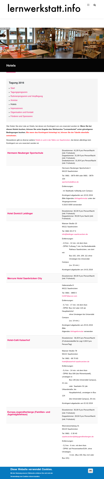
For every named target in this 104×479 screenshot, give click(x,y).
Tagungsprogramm (19, 92)
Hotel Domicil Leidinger (20, 213)
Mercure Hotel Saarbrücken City (24, 278)
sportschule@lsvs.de (70, 182)
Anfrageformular (81, 198)
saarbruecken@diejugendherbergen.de (78, 437)
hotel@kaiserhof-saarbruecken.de (75, 362)
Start (13, 88)
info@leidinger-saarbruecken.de (75, 234)
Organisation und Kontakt (22, 112)
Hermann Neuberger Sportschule (25, 152)
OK (90, 471)
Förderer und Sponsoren (22, 116)
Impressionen (17, 108)
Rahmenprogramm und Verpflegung (27, 96)
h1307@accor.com (69, 296)
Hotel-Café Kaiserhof (18, 340)
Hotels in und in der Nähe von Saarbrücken (52, 140)
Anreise (14, 100)
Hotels (13, 104)
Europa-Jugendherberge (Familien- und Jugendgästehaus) (28, 413)
